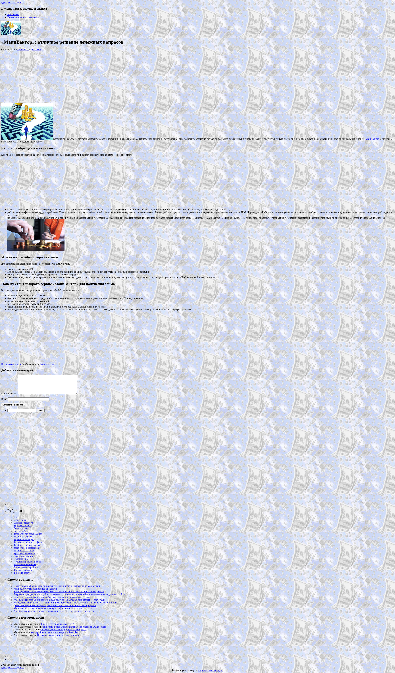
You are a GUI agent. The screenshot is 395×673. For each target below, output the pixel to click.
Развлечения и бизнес (25, 564)
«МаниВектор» (372, 139)
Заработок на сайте (24, 550)
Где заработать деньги (12, 667)
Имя (4, 399)
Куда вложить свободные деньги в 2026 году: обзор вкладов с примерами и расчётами (59, 600)
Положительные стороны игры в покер (58, 635)
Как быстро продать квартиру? (57, 624)
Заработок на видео (24, 539)
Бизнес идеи (20, 520)
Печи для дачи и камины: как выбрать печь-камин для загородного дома (52, 597)
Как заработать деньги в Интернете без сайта (54, 632)
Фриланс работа (22, 572)
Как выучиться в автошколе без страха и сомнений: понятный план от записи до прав (59, 591)
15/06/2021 (23, 49)
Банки (17, 517)
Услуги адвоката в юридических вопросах (63, 629)
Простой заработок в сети (27, 561)
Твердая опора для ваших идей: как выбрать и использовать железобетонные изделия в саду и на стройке (69, 594)
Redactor (36, 49)
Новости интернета (24, 556)
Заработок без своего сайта (28, 534)
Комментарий (9, 393)
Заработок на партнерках (27, 545)
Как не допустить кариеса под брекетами (35, 588)
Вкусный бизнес (22, 525)
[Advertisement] (47, 76)
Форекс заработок (23, 570)
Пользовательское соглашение (23, 17)
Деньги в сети (47, 364)
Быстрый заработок (24, 522)
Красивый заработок (24, 553)
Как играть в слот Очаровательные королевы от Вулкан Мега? (74, 626)
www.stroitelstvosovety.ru (210, 670)
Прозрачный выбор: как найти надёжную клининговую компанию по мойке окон (57, 586)
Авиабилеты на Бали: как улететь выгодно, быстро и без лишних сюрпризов (54, 611)
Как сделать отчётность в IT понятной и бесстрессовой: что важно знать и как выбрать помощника (66, 602)
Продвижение (21, 559)
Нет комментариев (11, 364)
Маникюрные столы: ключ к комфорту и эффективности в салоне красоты (53, 608)
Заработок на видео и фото (28, 542)
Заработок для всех (24, 536)
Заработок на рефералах (26, 547)
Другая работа (21, 531)
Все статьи (13, 14)
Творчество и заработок (26, 567)
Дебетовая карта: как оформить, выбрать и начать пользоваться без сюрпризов (55, 605)
